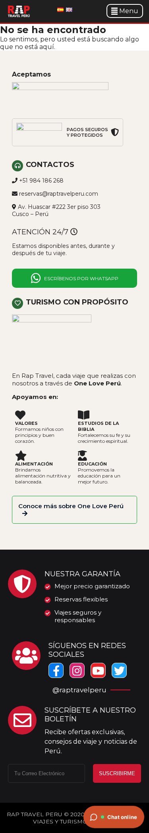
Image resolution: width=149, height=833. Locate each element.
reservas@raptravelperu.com (58, 193)
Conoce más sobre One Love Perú (71, 506)
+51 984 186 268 (41, 180)
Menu (128, 11)
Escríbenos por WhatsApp (81, 278)
